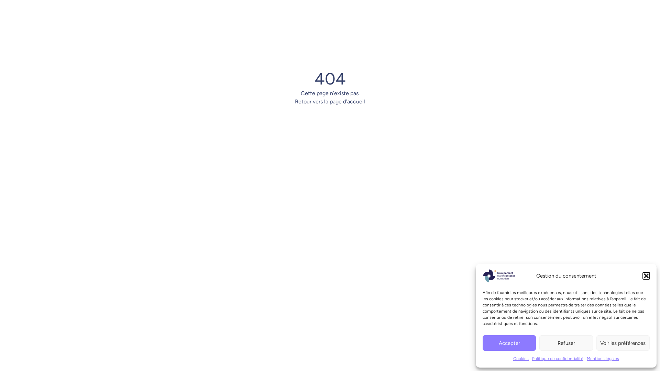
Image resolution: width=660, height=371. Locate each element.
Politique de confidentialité (557, 358)
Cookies (521, 358)
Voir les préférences (623, 343)
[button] (646, 275)
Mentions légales (603, 358)
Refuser (566, 343)
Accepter (509, 343)
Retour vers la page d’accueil (330, 101)
